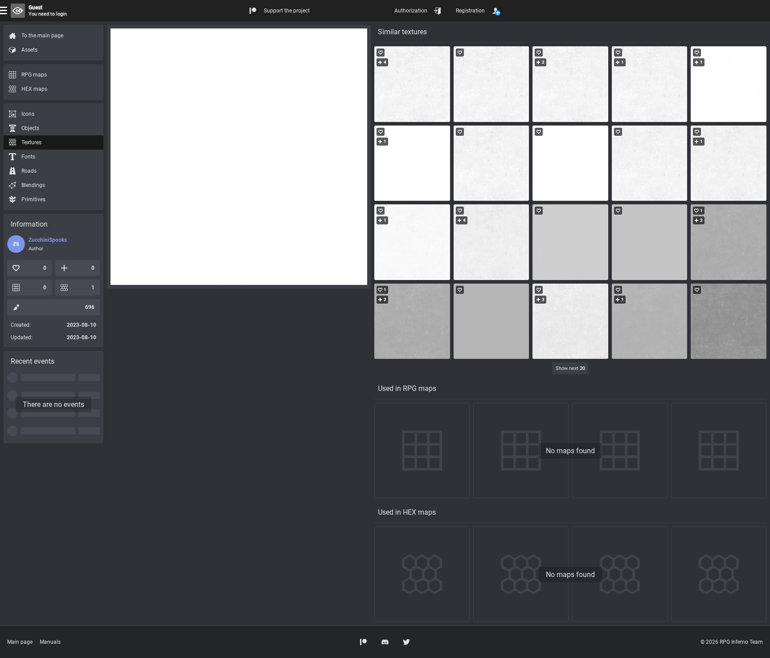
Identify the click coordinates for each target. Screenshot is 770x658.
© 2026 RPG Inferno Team (731, 642)
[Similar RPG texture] (412, 84)
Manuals (50, 642)
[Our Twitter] (406, 642)
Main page (20, 642)
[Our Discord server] (385, 642)
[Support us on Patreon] (364, 642)
